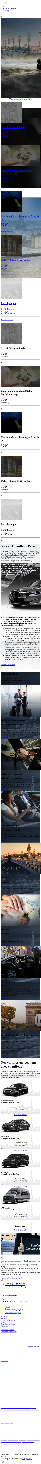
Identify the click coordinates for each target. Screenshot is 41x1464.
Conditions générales (8, 1324)
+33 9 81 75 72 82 (21, 101)
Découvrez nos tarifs (8, 1330)
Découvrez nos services (9, 1332)
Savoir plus (4, 738)
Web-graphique (27, 1459)
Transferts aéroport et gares (14, 1309)
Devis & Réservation (8, 665)
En (8, 11)
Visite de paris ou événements (10, 1328)
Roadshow (4, 1326)
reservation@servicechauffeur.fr (21, 99)
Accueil (7, 1307)
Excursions (4, 1316)
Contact (3, 1322)
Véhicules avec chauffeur (13, 1311)
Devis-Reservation (11, 8)
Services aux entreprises (13, 1313)
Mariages (4, 1318)
